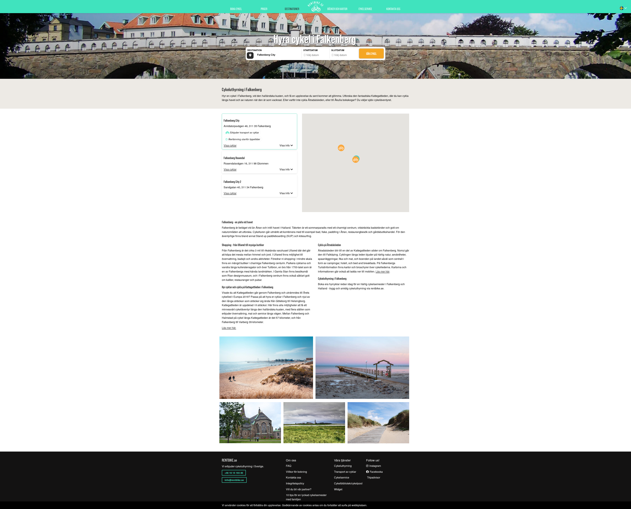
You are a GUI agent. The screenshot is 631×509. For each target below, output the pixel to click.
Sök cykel (371, 53)
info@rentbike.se (234, 480)
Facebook (375, 472)
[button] (341, 148)
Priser (264, 9)
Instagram (375, 466)
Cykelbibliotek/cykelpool (348, 483)
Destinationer (292, 9)
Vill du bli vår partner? (298, 489)
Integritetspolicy (295, 483)
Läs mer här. (229, 327)
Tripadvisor (373, 477)
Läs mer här (382, 271)
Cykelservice (365, 9)
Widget (338, 489)
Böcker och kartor (337, 9)
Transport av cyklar (345, 472)
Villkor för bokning (296, 472)
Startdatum (310, 50)
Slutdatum (337, 50)
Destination (254, 50)
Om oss (291, 460)
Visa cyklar (230, 145)
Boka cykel (236, 9)
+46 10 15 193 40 (234, 472)
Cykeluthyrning (343, 466)
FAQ (288, 466)
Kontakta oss (393, 9)
